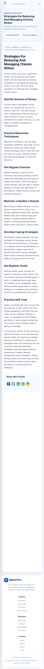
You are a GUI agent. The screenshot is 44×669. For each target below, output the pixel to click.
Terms (22, 650)
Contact (22, 644)
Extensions (22, 630)
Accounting (22, 604)
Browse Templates (30, 35)
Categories (15, 47)
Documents (22, 601)
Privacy (22, 647)
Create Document (12, 35)
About (22, 640)
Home (8, 47)
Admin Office (22, 611)
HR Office (22, 607)
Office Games (22, 627)
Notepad (22, 624)
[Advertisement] (22, 480)
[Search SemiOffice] (39, 4)
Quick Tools (22, 620)
